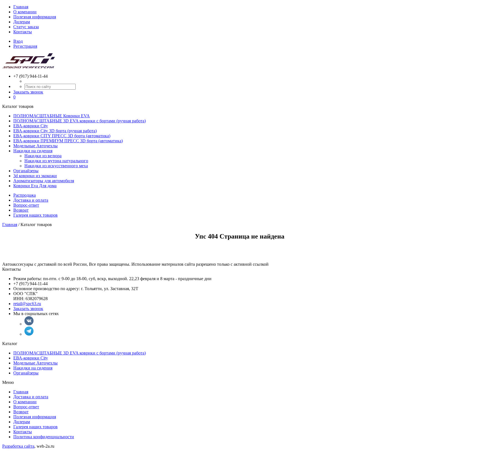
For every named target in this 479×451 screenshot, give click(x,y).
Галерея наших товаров (35, 215)
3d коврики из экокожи (35, 175)
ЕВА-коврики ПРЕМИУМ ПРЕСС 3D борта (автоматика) (68, 140)
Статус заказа (26, 26)
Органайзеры (26, 170)
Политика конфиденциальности (43, 436)
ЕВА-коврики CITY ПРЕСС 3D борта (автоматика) (61, 135)
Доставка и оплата (30, 200)
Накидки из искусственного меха (56, 165)
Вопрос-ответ (26, 205)
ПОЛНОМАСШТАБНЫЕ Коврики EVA (51, 115)
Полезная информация (34, 16)
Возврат (21, 210)
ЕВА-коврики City (30, 125)
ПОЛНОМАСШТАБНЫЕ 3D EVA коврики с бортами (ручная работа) (79, 120)
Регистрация (25, 46)
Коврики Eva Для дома (35, 185)
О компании (25, 11)
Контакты (22, 31)
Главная (20, 6)
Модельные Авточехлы (35, 145)
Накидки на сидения (32, 150)
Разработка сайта (18, 446)
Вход (18, 41)
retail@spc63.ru (27, 303)
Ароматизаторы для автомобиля (43, 180)
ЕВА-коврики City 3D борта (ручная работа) (55, 130)
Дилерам (21, 21)
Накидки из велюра (43, 155)
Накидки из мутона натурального (56, 160)
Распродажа (24, 195)
